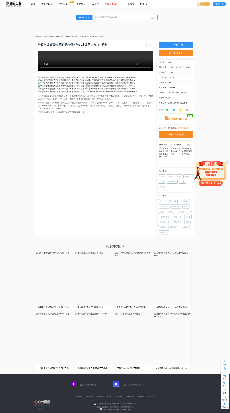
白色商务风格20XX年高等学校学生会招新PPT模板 (172, 368)
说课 (182, 181)
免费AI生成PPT (112, 4)
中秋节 (185, 227)
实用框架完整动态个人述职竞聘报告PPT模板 (172, 307)
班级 (178, 176)
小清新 (163, 187)
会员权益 (130, 4)
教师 (170, 176)
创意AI (79, 4)
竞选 (162, 201)
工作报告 (163, 206)
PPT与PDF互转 (181, 118)
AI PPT (178, 53)
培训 (162, 211)
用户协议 (120, 396)
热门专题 (99, 396)
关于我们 (110, 396)
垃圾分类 (177, 217)
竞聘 (170, 211)
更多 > (190, 144)
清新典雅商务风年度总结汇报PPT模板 (54, 307)
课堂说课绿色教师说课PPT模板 (90, 307)
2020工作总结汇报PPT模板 (128, 368)
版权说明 (130, 396)
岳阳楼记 (174, 227)
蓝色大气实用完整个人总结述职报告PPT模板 (133, 307)
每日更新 (79, 396)
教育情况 (189, 176)
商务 (191, 211)
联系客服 (140, 396)
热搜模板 (89, 396)
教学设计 (172, 181)
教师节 (163, 227)
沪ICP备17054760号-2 (124, 407)
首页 (33, 4)
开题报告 (184, 201)
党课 (188, 217)
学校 (162, 176)
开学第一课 (164, 222)
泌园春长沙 (164, 217)
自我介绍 (163, 232)
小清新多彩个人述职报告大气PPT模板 (54, 368)
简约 (186, 206)
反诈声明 (151, 396)
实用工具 (63, 4)
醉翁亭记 (177, 222)
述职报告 (176, 206)
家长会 (189, 222)
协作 (142, 4)
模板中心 (45, 4)
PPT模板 (52, 36)
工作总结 (180, 211)
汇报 (162, 181)
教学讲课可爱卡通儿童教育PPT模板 (92, 368)
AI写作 (95, 4)
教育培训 (60, 36)
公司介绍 (172, 201)
